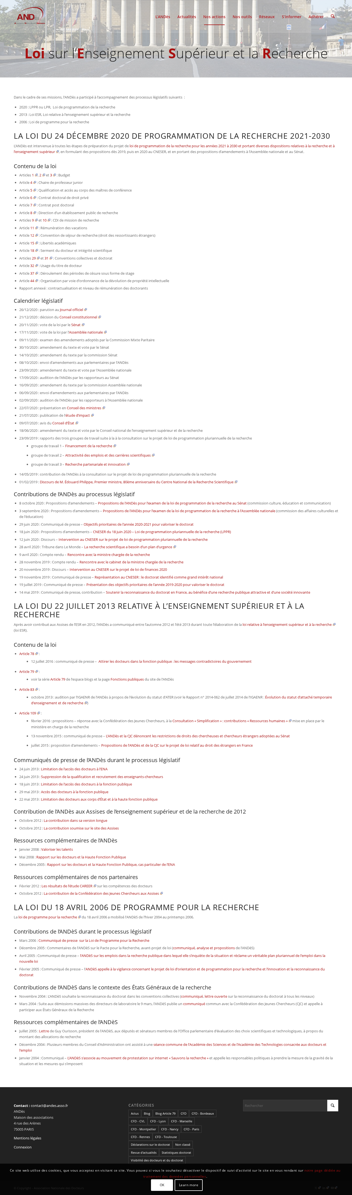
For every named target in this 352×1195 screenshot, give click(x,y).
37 (32, 273)
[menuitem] (163, 16)
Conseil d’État (63, 423)
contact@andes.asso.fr (49, 1105)
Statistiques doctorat (176, 1152)
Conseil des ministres (84, 407)
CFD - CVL (138, 1121)
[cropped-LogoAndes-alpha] (30, 16)
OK (162, 1185)
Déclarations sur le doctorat (150, 1144)
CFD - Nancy (169, 1129)
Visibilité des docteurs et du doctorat (157, 1160)
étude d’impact (77, 415)
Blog (147, 1113)
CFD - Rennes (140, 1137)
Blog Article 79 (165, 1113)
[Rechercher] (332, 16)
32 (32, 265)
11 (32, 227)
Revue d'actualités (143, 1152)
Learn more (189, 1185)
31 (46, 258)
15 (32, 243)
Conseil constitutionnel (78, 317)
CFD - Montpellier (143, 1129)
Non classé (182, 1144)
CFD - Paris (191, 1129)
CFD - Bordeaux (203, 1113)
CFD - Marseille (181, 1121)
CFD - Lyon (158, 1121)
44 (32, 280)
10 (44, 220)
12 (32, 235)
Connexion (23, 1147)
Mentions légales (27, 1138)
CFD (183, 1113)
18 (32, 250)
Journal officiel (71, 309)
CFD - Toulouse (166, 1137)
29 (34, 258)
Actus (135, 1113)
